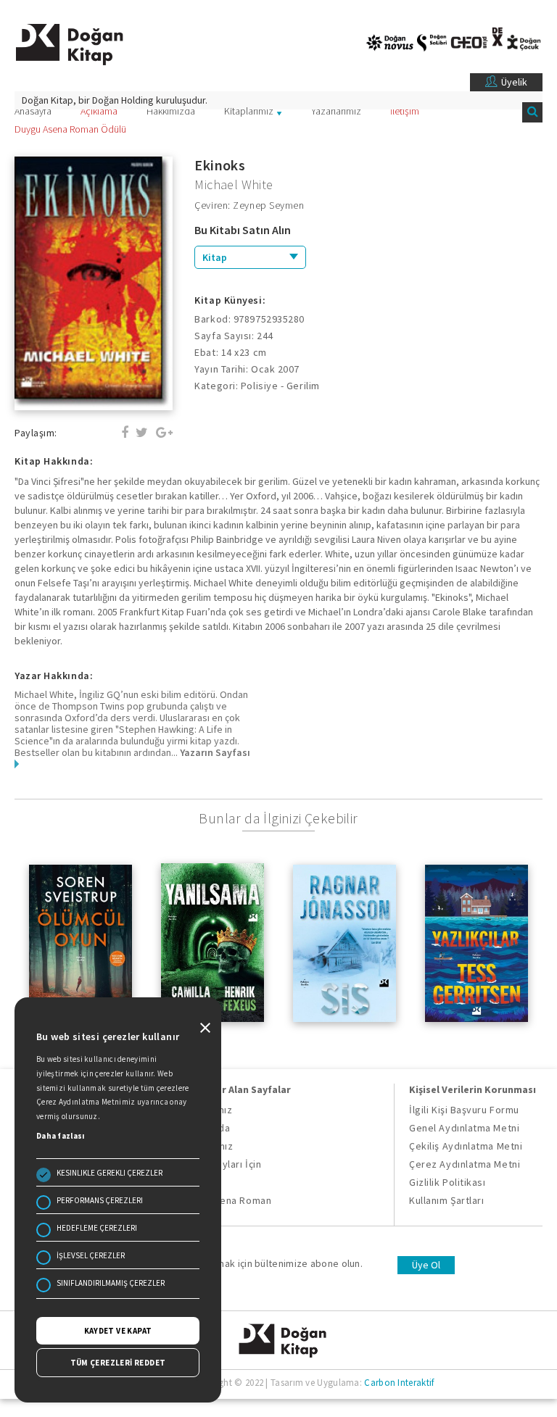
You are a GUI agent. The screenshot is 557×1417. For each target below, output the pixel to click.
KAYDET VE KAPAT (118, 1331)
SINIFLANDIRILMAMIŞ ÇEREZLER (111, 1283)
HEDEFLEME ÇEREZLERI (97, 1228)
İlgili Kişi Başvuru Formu (464, 1109)
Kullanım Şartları (446, 1200)
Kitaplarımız (248, 110)
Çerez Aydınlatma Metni (464, 1164)
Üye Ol (426, 1264)
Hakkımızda (171, 110)
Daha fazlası (60, 1136)
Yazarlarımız (336, 110)
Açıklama (99, 110)
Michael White (233, 184)
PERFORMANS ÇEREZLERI (100, 1200)
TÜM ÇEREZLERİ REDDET (118, 1363)
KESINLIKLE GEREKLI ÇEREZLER (109, 1173)
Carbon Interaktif (399, 1382)
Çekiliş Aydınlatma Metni (465, 1145)
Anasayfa (33, 110)
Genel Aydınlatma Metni (464, 1127)
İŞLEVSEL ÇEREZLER (91, 1255)
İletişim (404, 110)
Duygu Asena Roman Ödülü (70, 129)
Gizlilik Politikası (447, 1182)
